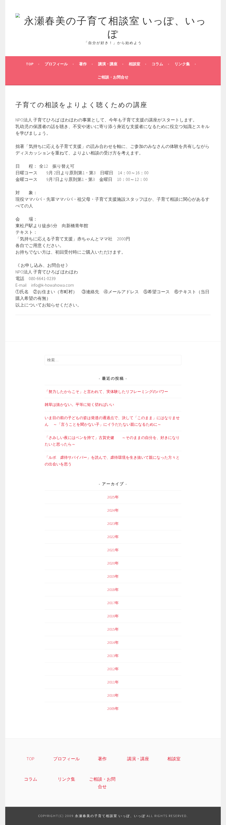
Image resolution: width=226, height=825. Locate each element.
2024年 (113, 510)
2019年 (113, 576)
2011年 (113, 682)
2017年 (113, 602)
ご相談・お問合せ (113, 77)
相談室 (134, 63)
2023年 (113, 523)
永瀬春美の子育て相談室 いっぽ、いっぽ (110, 816)
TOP (29, 63)
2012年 (113, 668)
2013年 (113, 655)
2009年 (113, 708)
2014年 (113, 642)
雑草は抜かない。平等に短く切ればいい (79, 404)
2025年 (113, 497)
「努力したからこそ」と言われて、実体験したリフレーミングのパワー (106, 391)
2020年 (113, 563)
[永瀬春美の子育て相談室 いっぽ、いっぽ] (113, 33)
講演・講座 (107, 63)
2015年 (113, 629)
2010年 (113, 695)
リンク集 (182, 63)
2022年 (113, 536)
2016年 (113, 616)
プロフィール (56, 63)
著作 (83, 63)
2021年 (113, 549)
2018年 (113, 589)
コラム (157, 63)
